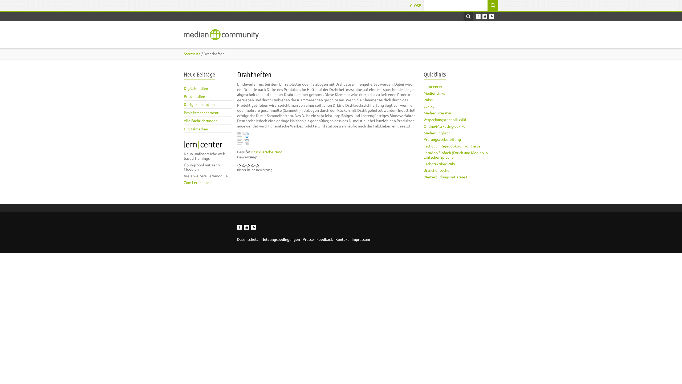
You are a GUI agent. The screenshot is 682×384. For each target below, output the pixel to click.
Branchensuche (436, 170)
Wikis (428, 99)
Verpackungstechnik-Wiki (445, 119)
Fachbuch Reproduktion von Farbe (452, 145)
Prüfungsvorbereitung (442, 139)
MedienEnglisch (437, 132)
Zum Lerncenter (197, 182)
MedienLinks (434, 93)
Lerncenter (433, 86)
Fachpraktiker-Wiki (439, 163)
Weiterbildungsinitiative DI (447, 176)
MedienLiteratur (437, 112)
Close (415, 5)
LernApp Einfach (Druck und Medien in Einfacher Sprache (456, 154)
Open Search (468, 16)
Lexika (429, 106)
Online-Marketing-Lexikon (446, 126)
